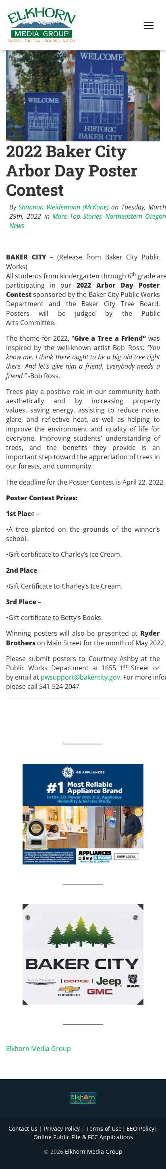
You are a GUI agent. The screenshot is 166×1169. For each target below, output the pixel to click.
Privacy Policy (62, 1128)
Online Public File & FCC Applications (83, 1137)
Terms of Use (104, 1128)
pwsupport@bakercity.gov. (81, 677)
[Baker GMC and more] (83, 953)
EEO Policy (140, 1128)
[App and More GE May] (83, 813)
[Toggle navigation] (149, 25)
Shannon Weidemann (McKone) (64, 207)
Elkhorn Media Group (38, 1048)
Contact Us (22, 1128)
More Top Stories (77, 216)
